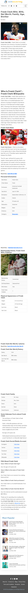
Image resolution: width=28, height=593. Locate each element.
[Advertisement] (14, 75)
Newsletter (14, 587)
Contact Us (11, 581)
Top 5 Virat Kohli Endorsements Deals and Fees (17, 564)
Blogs (16, 581)
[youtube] (11, 6)
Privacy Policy (22, 581)
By (3, 19)
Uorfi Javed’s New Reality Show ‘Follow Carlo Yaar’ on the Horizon (16, 523)
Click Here (16, 444)
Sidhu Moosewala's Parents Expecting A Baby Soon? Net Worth (17, 539)
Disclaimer (17, 584)
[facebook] (10, 579)
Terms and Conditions (8, 584)
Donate (23, 584)
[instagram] (14, 6)
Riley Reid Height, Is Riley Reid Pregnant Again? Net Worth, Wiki (17, 548)
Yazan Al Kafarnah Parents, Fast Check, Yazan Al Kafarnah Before (17, 531)
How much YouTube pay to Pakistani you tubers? (16, 556)
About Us (17, 503)
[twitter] (16, 6)
